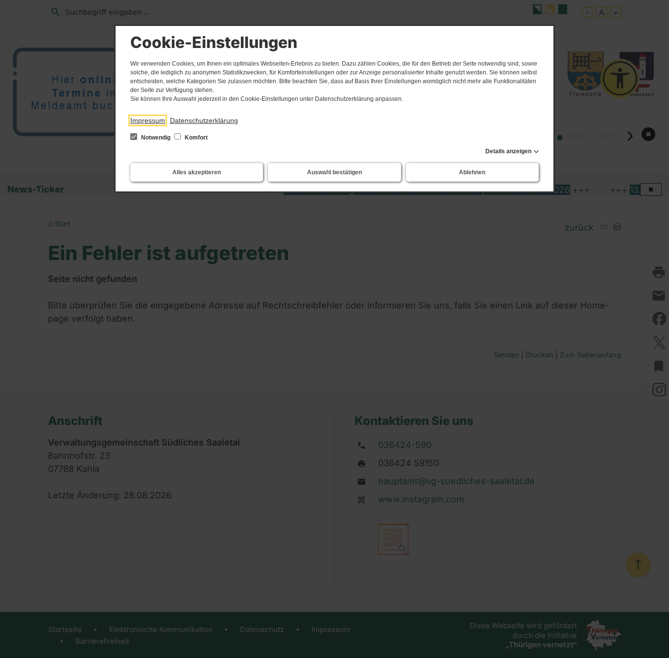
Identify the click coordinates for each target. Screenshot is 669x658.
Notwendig (156, 137)
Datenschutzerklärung (204, 120)
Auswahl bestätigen (334, 172)
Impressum (147, 120)
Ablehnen (472, 172)
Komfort (195, 137)
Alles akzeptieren (196, 172)
